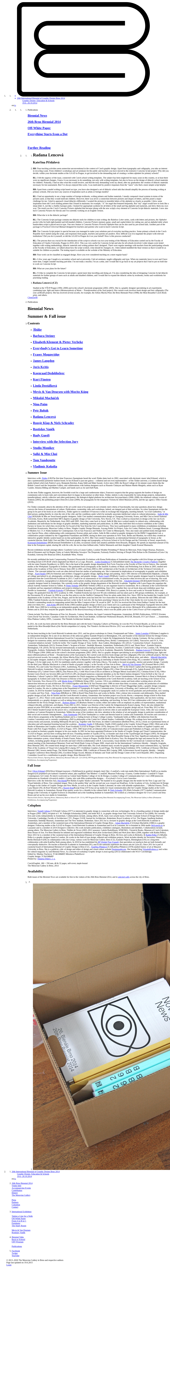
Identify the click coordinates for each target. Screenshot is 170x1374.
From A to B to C (19, 1221)
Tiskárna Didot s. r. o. (46, 859)
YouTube (15, 1256)
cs (15, 105)
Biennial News (37, 115)
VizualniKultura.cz (150, 849)
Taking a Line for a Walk (22, 1216)
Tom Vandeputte (70, 714)
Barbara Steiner (69, 702)
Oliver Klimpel (38, 771)
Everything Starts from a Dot (47, 134)
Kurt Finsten (40, 574)
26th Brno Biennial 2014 (44, 121)
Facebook (16, 1251)
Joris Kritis (51, 605)
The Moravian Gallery (21, 1195)
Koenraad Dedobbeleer (37, 543)
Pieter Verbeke (72, 586)
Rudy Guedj (104, 576)
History (15, 1193)
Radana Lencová (143, 650)
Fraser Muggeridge (81, 686)
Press (14, 1200)
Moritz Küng (67, 681)
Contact (15, 1207)
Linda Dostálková (102, 562)
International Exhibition (21, 1212)
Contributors (17, 1190)
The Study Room (19, 1226)
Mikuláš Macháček (159, 657)
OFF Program (17, 1242)
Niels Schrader (116, 790)
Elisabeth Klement (132, 581)
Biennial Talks (18, 1237)
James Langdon (142, 633)
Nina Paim (55, 693)
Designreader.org (119, 849)
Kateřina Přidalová (99, 847)
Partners (15, 1202)
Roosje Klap (68, 788)
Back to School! (18, 1239)
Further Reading (39, 147)
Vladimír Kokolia (55, 590)
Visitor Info (16, 1186)
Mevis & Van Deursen (131, 664)
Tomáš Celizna (43, 811)
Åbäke (44, 478)
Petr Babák (62, 781)
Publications (17, 1246)
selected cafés (123, 877)
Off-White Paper (39, 128)
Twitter (15, 1253)
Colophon (16, 1205)
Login (8, 1265)
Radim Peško (151, 835)
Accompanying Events (21, 1188)
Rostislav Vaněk (85, 724)
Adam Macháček (122, 823)
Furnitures (16, 1223)
